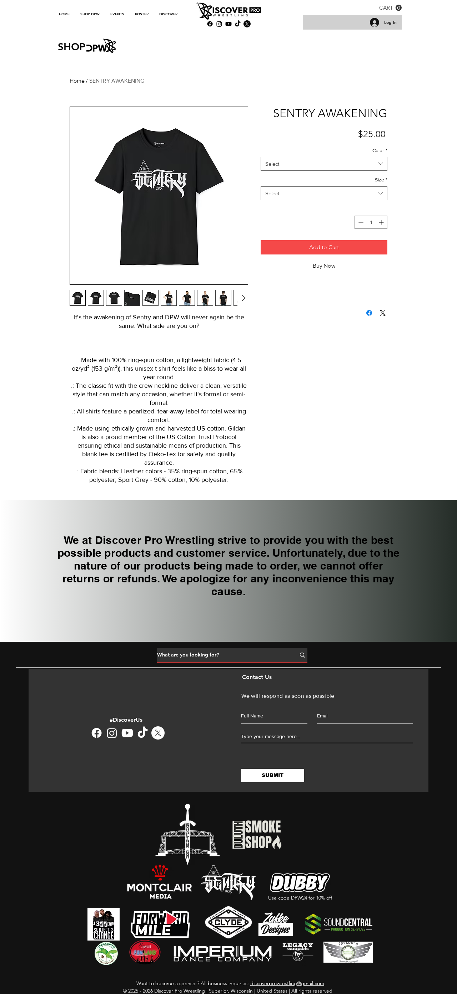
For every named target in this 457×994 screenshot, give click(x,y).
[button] (390, 8)
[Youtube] (127, 733)
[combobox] (324, 164)
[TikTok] (142, 733)
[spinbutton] (371, 222)
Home (77, 81)
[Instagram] (219, 23)
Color (379, 150)
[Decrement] (360, 222)
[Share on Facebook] (369, 313)
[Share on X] (382, 313)
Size (381, 179)
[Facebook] (96, 733)
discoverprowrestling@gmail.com (287, 983)
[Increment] (381, 222)
